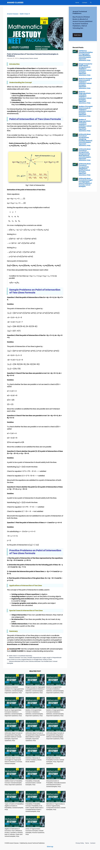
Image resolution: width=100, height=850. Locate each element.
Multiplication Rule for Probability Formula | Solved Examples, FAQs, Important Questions (55, 760)
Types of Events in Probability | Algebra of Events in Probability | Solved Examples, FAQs (14, 806)
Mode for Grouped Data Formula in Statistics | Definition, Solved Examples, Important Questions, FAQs (55, 690)
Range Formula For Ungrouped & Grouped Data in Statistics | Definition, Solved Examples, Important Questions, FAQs (35, 690)
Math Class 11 (25, 14)
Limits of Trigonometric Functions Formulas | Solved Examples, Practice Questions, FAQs (35, 831)
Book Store (77, 35)
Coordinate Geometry (25, 656)
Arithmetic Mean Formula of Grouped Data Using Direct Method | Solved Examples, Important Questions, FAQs (55, 736)
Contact (84, 2)
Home (77, 2)
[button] (91, 2)
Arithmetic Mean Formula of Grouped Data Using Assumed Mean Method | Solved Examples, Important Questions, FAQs (35, 736)
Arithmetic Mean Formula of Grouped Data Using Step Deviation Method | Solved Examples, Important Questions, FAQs (13, 736)
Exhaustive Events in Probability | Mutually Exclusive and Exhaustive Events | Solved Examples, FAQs (56, 783)
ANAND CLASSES (15, 2)
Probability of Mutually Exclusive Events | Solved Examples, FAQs (33, 783)
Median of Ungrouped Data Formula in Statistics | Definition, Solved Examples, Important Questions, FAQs (55, 713)
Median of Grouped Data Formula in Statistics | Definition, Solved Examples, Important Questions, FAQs (34, 713)
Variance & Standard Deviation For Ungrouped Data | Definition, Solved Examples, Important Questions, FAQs (14, 690)
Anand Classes (12, 14)
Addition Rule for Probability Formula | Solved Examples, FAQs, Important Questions (13, 783)
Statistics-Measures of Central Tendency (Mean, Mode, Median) (34, 760)
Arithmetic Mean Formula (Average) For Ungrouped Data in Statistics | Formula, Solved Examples (13, 760)
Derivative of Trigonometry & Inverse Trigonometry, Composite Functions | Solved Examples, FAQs (55, 806)
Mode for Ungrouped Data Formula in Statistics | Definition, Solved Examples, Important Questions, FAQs (13, 713)
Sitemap (50, 847)
